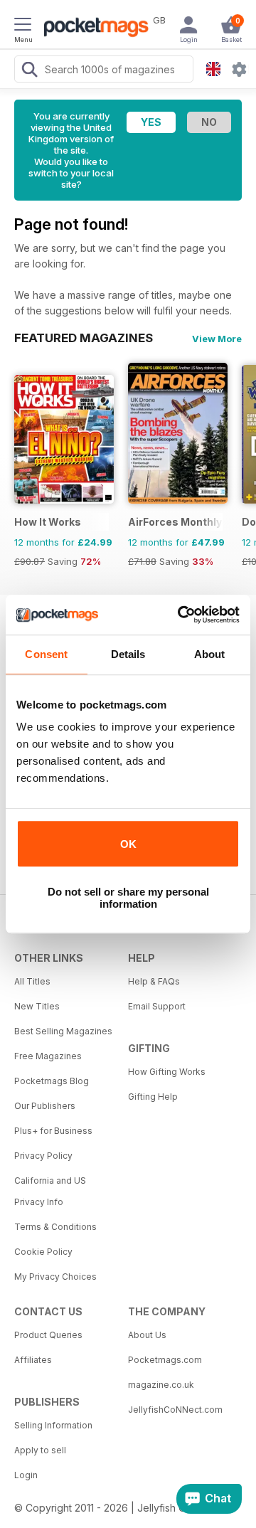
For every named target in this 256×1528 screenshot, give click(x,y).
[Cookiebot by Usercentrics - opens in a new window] (181, 614)
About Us (147, 1335)
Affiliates (33, 1359)
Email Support (157, 1006)
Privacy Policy (43, 1155)
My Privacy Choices (55, 1276)
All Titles (32, 981)
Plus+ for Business (53, 1130)
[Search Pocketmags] (29, 71)
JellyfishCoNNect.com (175, 1409)
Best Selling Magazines (63, 1031)
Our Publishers (44, 1105)
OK (128, 844)
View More (217, 338)
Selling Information (53, 1425)
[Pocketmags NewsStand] (92, 28)
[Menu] (22, 26)
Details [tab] (128, 654)
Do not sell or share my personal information (128, 898)
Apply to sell (40, 1450)
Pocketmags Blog (51, 1081)
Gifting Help (153, 1096)
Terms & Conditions (55, 1226)
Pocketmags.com (165, 1359)
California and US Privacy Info (50, 1191)
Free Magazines (48, 1056)
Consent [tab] (46, 654)
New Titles (37, 1006)
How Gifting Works (167, 1071)
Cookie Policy (43, 1251)
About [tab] (209, 654)
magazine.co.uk (161, 1384)
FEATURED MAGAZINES (83, 338)
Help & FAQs (154, 981)
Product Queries (48, 1335)
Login (26, 1475)
